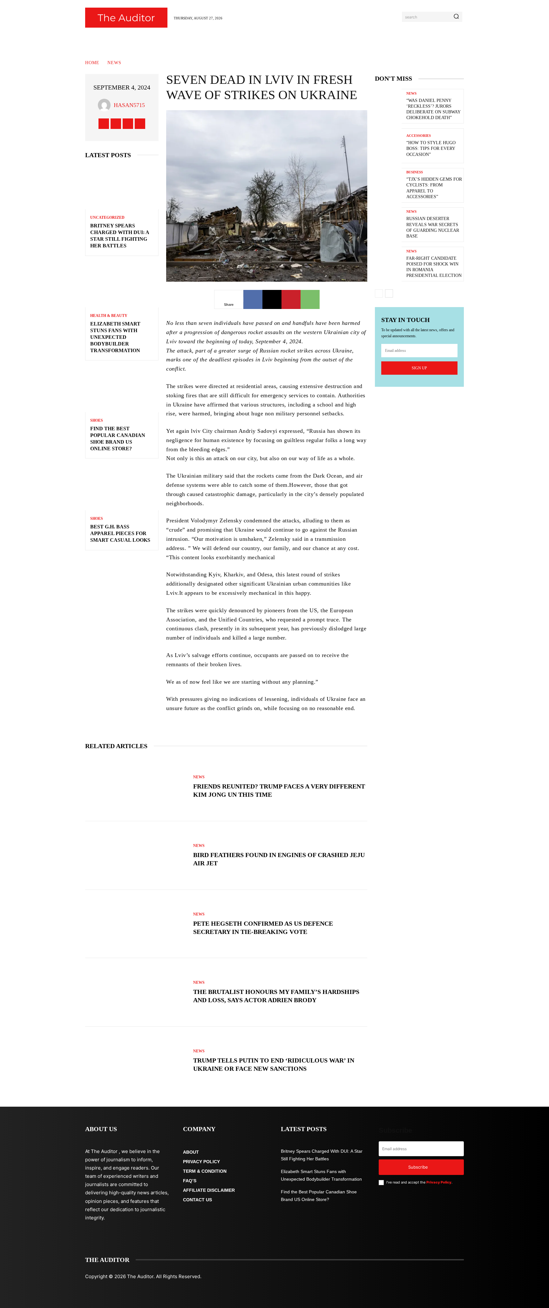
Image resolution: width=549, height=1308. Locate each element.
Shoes (96, 420)
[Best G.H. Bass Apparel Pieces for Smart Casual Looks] (122, 488)
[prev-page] (379, 293)
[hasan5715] (106, 105)
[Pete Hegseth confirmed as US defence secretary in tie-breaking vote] (136, 924)
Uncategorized (107, 217)
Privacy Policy (438, 1182)
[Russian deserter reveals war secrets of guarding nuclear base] (388, 224)
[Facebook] (103, 123)
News (114, 62)
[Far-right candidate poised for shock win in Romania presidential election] (388, 264)
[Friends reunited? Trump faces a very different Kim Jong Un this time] (136, 786)
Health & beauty (108, 316)
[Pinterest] (291, 299)
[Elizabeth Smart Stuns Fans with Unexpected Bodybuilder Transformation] (122, 286)
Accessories (418, 136)
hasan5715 (129, 105)
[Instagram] (116, 123)
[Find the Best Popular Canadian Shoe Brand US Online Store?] (122, 390)
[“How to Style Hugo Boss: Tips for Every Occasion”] (388, 145)
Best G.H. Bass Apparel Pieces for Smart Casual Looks (120, 533)
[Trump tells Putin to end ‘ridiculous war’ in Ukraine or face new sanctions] (136, 1060)
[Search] (456, 17)
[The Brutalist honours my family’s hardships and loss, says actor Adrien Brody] (136, 992)
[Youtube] (140, 123)
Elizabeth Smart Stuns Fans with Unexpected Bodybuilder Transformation (115, 337)
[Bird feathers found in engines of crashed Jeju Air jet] (136, 855)
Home (92, 62)
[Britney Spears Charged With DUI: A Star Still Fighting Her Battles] (122, 187)
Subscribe (418, 1167)
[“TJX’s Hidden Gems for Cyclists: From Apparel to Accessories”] (388, 185)
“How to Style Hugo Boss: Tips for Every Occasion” (431, 148)
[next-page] (389, 293)
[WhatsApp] (310, 299)
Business (414, 172)
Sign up (419, 368)
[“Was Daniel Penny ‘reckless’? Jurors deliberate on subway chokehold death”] (388, 106)
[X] (128, 123)
